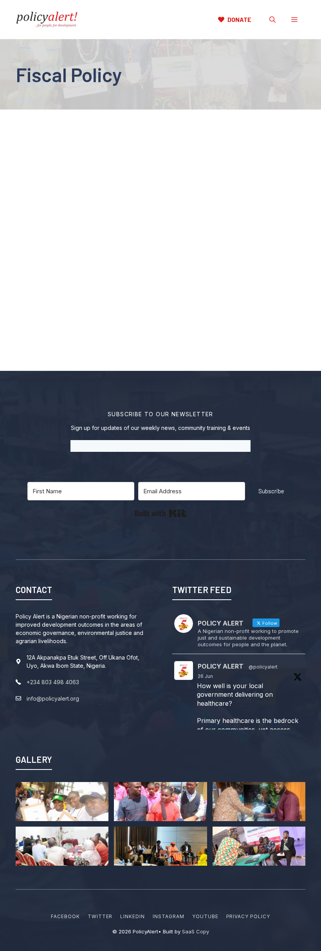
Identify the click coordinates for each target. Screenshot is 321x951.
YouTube (205, 916)
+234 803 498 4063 (53, 682)
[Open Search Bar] (272, 19)
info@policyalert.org (53, 698)
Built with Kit (161, 513)
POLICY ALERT (220, 666)
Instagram (168, 916)
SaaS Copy (195, 931)
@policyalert (263, 667)
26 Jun (205, 676)
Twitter (100, 916)
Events (96, 253)
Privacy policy (248, 916)
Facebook (65, 916)
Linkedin (132, 916)
